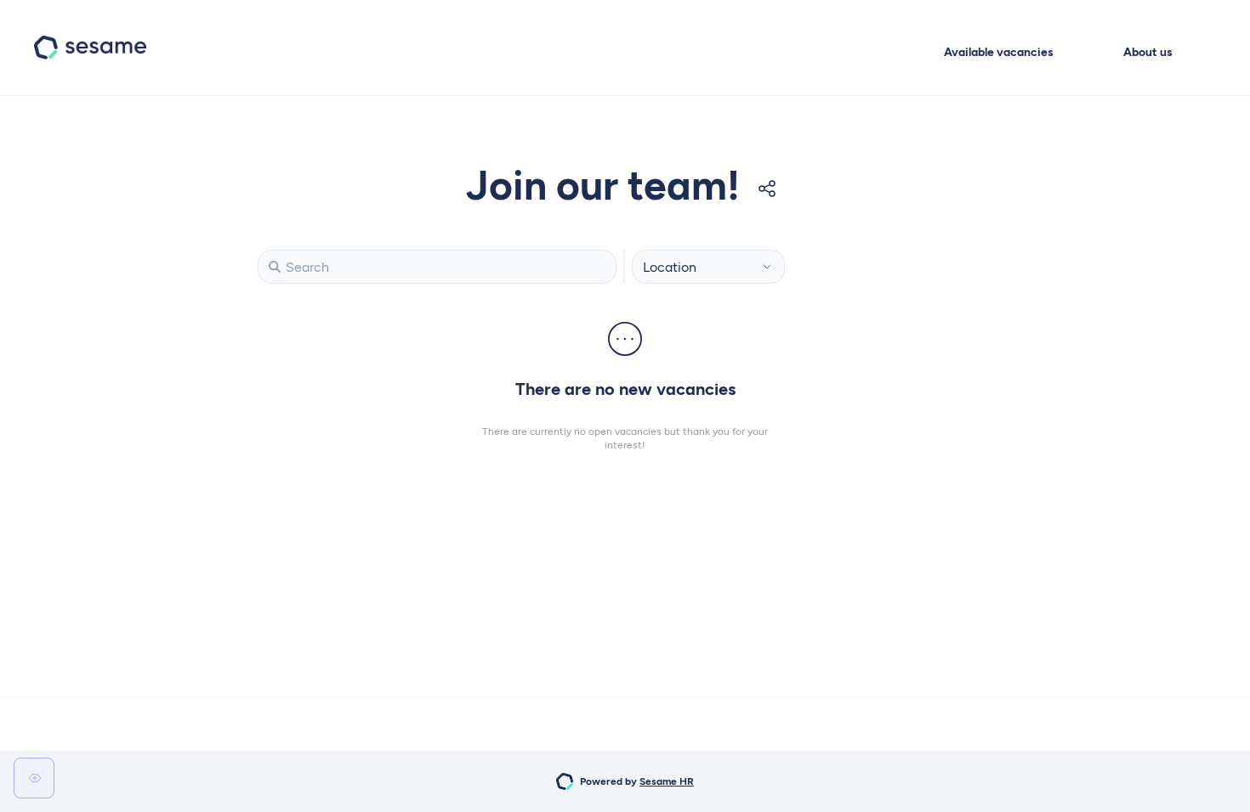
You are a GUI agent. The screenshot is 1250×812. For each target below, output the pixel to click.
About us (1148, 52)
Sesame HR (666, 781)
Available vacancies (999, 52)
